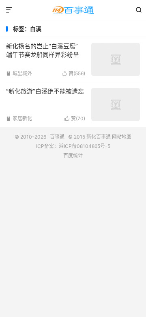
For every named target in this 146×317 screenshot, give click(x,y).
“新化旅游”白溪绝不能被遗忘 (45, 91)
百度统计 (73, 155)
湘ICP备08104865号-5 (84, 146)
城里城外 (19, 73)
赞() (73, 73)
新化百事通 (98, 137)
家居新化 (19, 118)
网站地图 (121, 137)
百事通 (73, 10)
